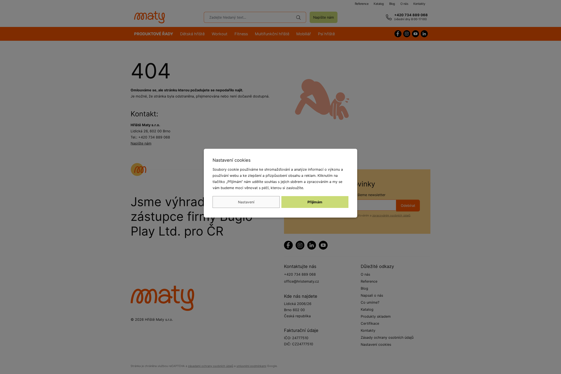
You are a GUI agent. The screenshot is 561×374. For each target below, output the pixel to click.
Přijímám (314, 202)
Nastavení (246, 202)
